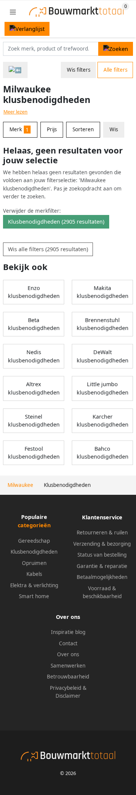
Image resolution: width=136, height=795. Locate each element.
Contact (68, 643)
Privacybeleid (65, 687)
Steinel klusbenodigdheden (34, 420)
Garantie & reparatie (102, 566)
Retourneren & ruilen (102, 532)
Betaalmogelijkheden (102, 577)
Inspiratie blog (68, 632)
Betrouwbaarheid (68, 676)
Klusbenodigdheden (34, 551)
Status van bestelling (102, 554)
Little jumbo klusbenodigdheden (102, 388)
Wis (114, 129)
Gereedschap (34, 540)
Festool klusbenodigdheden (34, 452)
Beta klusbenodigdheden (34, 324)
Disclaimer (68, 695)
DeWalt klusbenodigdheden (102, 356)
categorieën (34, 525)
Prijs (52, 129)
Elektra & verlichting (34, 585)
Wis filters (78, 69)
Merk (19, 129)
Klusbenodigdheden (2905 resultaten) (56, 221)
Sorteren (83, 129)
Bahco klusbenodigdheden (102, 452)
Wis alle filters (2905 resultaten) (48, 249)
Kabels (34, 574)
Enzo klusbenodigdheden (34, 292)
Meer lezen (15, 112)
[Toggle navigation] (13, 11)
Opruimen (34, 563)
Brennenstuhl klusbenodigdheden (102, 324)
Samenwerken (68, 665)
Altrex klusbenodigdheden (34, 388)
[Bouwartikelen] (15, 70)
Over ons (68, 654)
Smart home (34, 596)
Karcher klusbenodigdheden (102, 420)
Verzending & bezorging (102, 543)
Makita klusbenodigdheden (102, 292)
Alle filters (115, 69)
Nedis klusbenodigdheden (34, 356)
